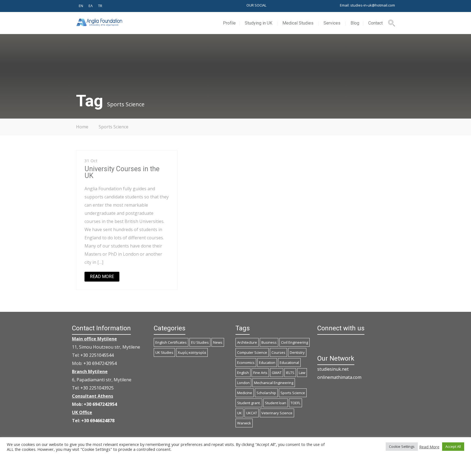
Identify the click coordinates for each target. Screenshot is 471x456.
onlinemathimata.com (339, 377)
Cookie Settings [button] (402, 446)
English (243, 372)
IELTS (290, 372)
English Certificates (171, 342)
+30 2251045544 (97, 355)
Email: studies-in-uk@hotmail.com (367, 5)
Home (82, 127)
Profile (229, 23)
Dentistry (297, 352)
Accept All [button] (453, 446)
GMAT (277, 372)
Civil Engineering (294, 342)
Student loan (275, 402)
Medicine (244, 392)
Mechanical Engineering (273, 382)
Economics (246, 362)
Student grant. (249, 402)
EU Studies (200, 342)
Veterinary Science (276, 412)
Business (269, 342)
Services (332, 23)
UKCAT (251, 412)
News (217, 342)
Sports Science (292, 392)
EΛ (91, 5)
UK (239, 412)
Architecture (247, 342)
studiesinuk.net (333, 369)
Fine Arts (260, 372)
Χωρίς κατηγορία (192, 352)
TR (100, 5)
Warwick (244, 423)
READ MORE (102, 276)
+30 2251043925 (97, 388)
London (243, 382)
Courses (278, 352)
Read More (429, 446)
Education (267, 362)
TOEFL (295, 402)
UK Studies (164, 352)
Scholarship (266, 392)
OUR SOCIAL (256, 5)
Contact (375, 23)
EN (81, 5)
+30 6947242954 (100, 363)
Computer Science (252, 352)
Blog (355, 23)
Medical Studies (297, 23)
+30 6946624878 (97, 421)
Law (302, 372)
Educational (289, 362)
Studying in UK (258, 23)
